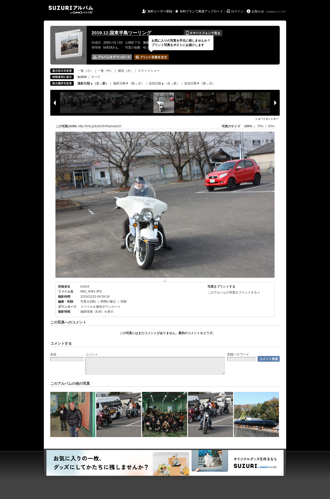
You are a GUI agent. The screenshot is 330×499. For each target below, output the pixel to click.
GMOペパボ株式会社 (276, 11)
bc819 (84, 286)
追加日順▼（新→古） (199, 83)
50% (271, 126)
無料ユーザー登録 (159, 11)
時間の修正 (108, 301)
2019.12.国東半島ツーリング (121, 32)
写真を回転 (88, 301)
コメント (92, 354)
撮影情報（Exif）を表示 (96, 311)
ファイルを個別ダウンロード (100, 306)
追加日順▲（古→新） (164, 83)
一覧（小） (85, 71)
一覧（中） (105, 71)
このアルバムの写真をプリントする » (234, 292)
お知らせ (258, 11)
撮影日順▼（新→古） (128, 83)
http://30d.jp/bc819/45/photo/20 (99, 126)
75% (260, 126)
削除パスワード (238, 354)
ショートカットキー (266, 118)
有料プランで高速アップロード (201, 11)
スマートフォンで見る (203, 33)
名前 (53, 354)
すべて (96, 77)
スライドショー (149, 71)
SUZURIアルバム (71, 9)
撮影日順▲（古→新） (93, 83)
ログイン (237, 11)
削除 (124, 301)
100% (248, 126)
